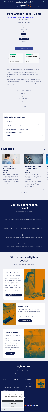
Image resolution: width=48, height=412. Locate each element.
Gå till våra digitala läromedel (11, 295)
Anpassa (12, 406)
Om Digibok (16, 387)
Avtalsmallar (5, 384)
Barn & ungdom (14, 17)
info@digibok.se (31, 383)
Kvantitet (24, 41)
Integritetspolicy (5, 409)
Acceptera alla (12, 400)
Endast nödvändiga (12, 403)
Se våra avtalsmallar (25, 320)
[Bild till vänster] (21, 192)
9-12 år (8, 17)
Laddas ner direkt (24, 38)
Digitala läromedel (7, 387)
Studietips (16, 384)
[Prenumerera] (33, 373)
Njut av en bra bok (29, 17)
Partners (16, 390)
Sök (4, 382)
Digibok (25, 407)
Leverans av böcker (18, 382)
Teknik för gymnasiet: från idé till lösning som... (33, 168)
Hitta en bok (10, 353)
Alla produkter (6, 390)
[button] (3, 6)
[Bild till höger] (26, 192)
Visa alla (45, 149)
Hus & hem (21, 17)
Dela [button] (25, 106)
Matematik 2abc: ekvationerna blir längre (9, 168)
